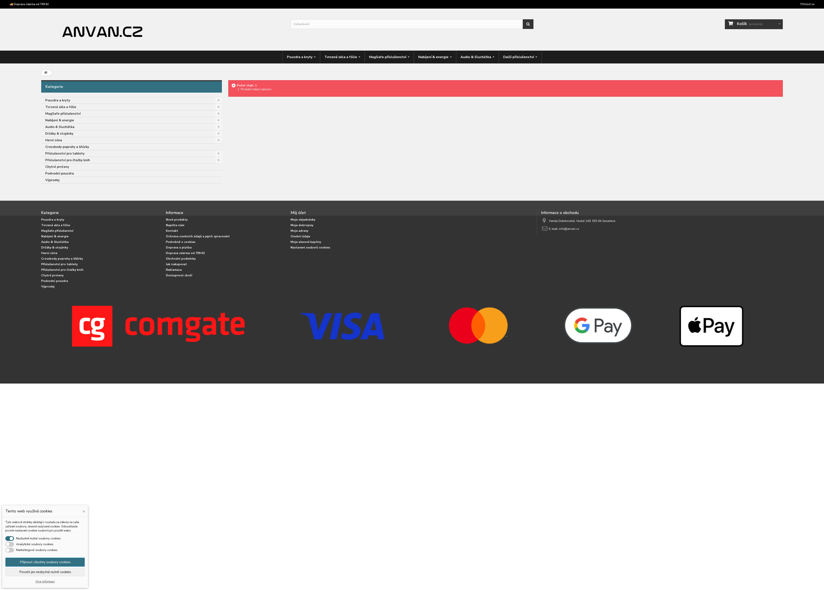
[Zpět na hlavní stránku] (46, 72)
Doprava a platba (179, 247)
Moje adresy (299, 231)
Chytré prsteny (57, 167)
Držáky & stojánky (59, 133)
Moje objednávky (303, 220)
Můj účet (298, 212)
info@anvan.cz (569, 229)
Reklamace (174, 270)
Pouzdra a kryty (57, 100)
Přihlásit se (807, 4)
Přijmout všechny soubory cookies (45, 562)
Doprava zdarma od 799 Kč (185, 253)
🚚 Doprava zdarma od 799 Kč (29, 4)
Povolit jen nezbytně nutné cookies (45, 572)
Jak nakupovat (176, 264)
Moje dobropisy (302, 225)
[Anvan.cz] (162, 30)
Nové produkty (177, 220)
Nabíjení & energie (59, 120)
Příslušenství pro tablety (65, 153)
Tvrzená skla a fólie (60, 107)
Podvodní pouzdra (59, 173)
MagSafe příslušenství (63, 113)
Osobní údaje (300, 236)
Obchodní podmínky (181, 259)
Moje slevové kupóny (306, 242)
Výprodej (52, 180)
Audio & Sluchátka (59, 127)
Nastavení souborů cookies (310, 247)
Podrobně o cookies (180, 242)
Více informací (45, 581)
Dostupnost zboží (179, 275)
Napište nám (175, 225)
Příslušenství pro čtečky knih (67, 160)
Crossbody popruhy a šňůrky (67, 147)
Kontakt (172, 231)
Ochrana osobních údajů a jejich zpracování (198, 236)
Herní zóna (53, 140)
